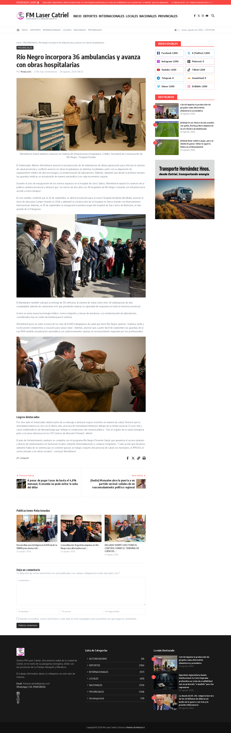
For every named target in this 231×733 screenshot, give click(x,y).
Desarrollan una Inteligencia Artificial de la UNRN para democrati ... (36, 547)
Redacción (26, 71)
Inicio (18, 42)
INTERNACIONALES (111, 16)
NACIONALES (148, 16)
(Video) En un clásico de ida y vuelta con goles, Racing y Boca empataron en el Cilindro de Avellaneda (197, 125)
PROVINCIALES (167, 16)
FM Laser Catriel (47, 15)
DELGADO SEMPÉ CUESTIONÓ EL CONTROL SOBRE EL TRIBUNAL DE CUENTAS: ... (122, 548)
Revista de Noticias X (135, 727)
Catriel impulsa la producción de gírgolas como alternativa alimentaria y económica (195, 107)
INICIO (77, 16)
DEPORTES (90, 16)
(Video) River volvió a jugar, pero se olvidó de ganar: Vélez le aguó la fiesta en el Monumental (196, 143)
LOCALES (132, 16)
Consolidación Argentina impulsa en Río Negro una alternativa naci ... (80, 547)
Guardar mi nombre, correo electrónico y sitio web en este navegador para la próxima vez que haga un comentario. (78, 618)
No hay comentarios (47, 71)
